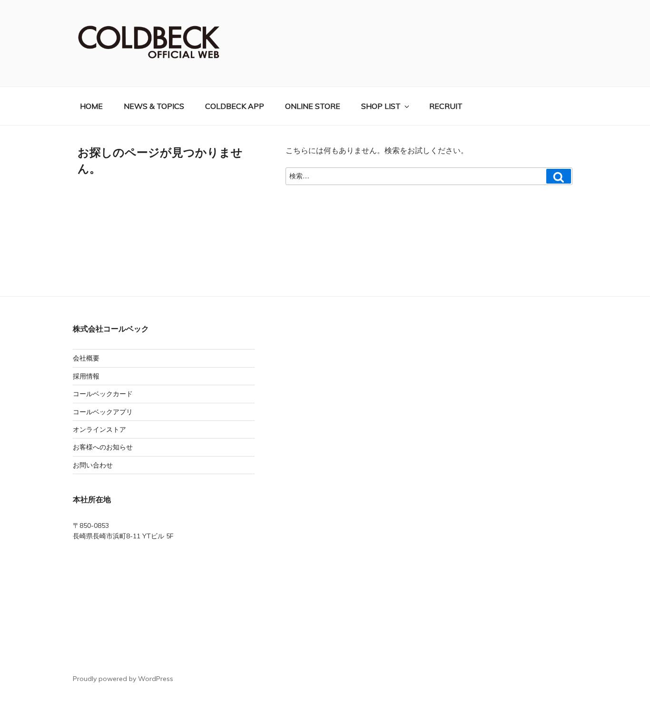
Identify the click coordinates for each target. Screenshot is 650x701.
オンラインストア (99, 429)
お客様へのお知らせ (103, 447)
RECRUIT (446, 106)
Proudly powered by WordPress (123, 678)
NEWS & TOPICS (154, 106)
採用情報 (86, 376)
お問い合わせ (93, 465)
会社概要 (86, 358)
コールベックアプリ (103, 412)
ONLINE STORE (312, 106)
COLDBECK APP (234, 106)
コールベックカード (103, 393)
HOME (91, 106)
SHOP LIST (381, 106)
